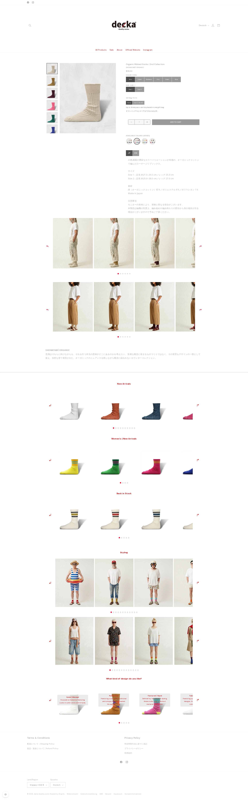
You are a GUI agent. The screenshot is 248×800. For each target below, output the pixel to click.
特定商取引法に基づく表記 (136, 744)
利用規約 (128, 753)
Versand (108, 794)
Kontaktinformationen (133, 794)
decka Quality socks (41, 794)
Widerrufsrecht (72, 794)
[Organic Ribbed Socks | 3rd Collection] (144, 141)
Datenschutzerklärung (88, 794)
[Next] (201, 246)
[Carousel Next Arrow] (197, 405)
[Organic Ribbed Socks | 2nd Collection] (137, 141)
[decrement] (131, 122)
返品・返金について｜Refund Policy (43, 748)
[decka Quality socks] (124, 25)
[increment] (147, 122)
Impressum (118, 794)
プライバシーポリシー (134, 748)
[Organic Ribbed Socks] (129, 141)
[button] (30, 25)
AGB (101, 794)
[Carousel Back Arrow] (50, 405)
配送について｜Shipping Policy (40, 744)
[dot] (113, 428)
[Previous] (47, 246)
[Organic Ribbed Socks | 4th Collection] (152, 141)
